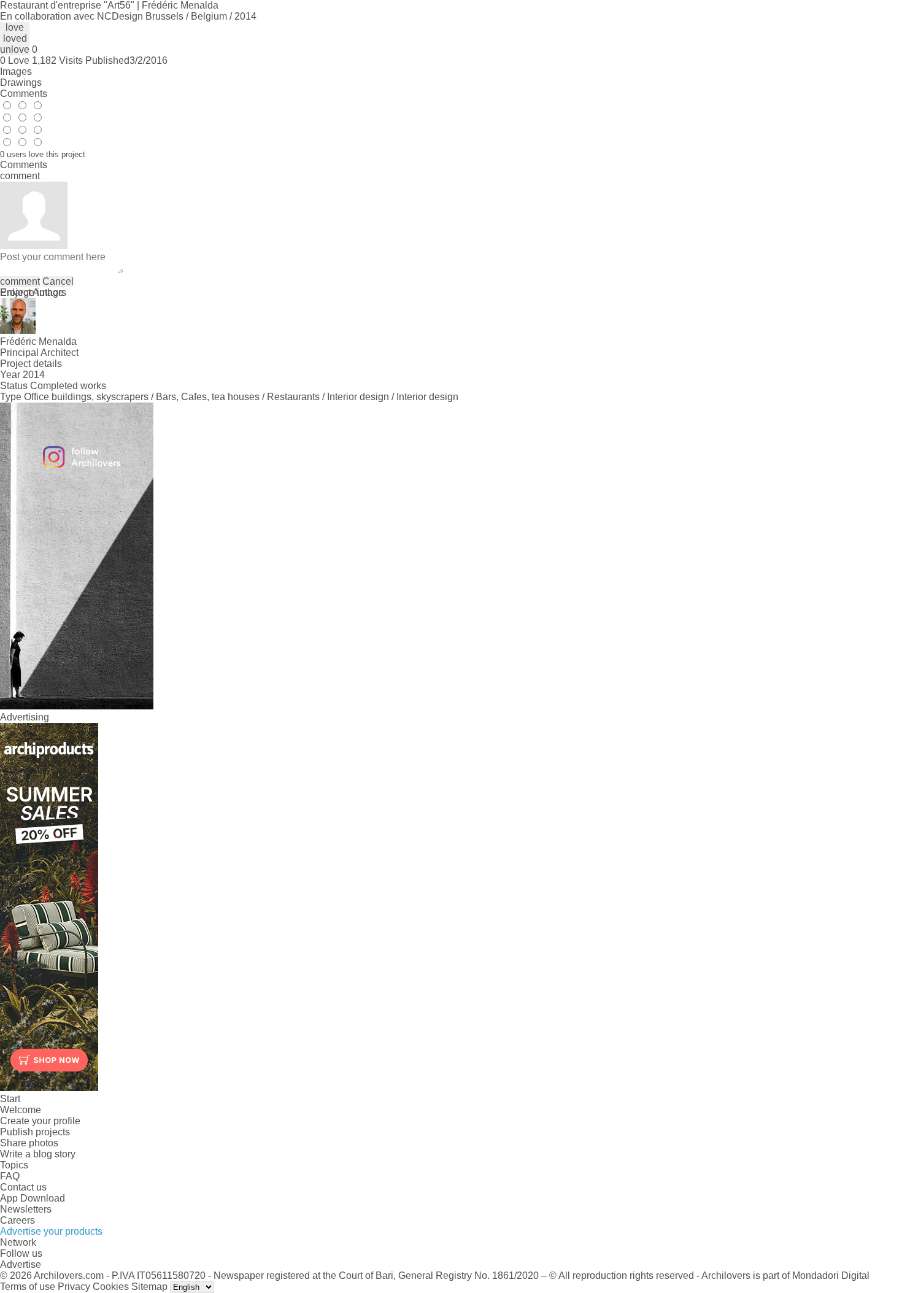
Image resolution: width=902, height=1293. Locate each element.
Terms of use (27, 1286)
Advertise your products (51, 1231)
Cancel (58, 281)
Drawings (21, 82)
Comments (23, 93)
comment (20, 281)
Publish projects (35, 1132)
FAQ (10, 1176)
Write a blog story (37, 1154)
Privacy (74, 1286)
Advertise (20, 1264)
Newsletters (26, 1209)
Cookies (111, 1286)
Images (16, 71)
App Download (32, 1198)
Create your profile (40, 1121)
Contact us (23, 1187)
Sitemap (149, 1286)
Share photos (29, 1143)
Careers (17, 1220)
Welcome (20, 1110)
